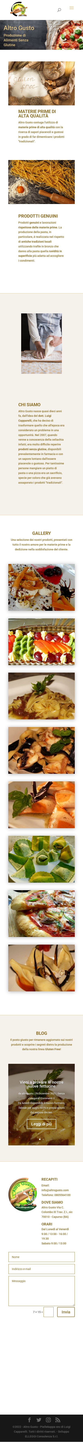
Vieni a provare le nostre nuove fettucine (41, 1084)
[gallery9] (41, 881)
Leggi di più (41, 1124)
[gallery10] (41, 936)
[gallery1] (41, 609)
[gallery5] (41, 772)
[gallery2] (41, 664)
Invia (66, 1312)
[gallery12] (41, 990)
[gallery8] (41, 827)
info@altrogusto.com (55, 1190)
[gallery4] (41, 718)
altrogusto (27, 1093)
